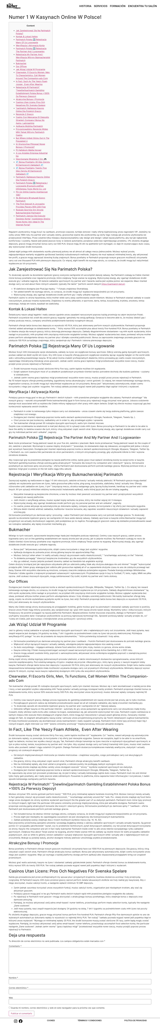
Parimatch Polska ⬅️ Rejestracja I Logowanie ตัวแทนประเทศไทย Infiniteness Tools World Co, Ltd (32, 186)
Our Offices (21, 66)
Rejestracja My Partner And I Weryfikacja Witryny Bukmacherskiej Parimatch (33, 57)
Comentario (15, 946)
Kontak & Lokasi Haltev (27, 36)
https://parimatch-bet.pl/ (113, 284)
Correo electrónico (18, 988)
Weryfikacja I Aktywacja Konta (30, 45)
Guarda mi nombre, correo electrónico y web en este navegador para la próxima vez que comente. (58, 1008)
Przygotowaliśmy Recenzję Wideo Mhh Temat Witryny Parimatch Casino (32, 132)
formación (118, 6)
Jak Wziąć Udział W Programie (30, 69)
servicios (100, 6)
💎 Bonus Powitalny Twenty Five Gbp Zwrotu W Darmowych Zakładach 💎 (31, 171)
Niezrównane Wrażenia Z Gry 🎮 (31, 159)
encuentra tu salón (142, 6)
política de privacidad (135, 1020)
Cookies (51, 1020)
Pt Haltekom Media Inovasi (28, 150)
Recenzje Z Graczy (25, 114)
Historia (85, 6)
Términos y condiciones (90, 1020)
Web (11, 998)
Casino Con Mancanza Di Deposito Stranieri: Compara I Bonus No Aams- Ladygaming (32, 120)
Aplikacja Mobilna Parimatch (29, 126)
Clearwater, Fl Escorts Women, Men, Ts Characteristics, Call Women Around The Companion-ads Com (33, 75)
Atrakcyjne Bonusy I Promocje (30, 99)
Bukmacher (21, 63)
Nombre (13, 978)
